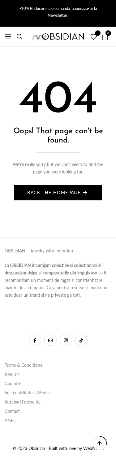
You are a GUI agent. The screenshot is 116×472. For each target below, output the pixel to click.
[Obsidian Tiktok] (81, 340)
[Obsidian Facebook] (35, 340)
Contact (12, 411)
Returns (12, 374)
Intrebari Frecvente (23, 401)
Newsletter (57, 15)
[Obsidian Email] (50, 340)
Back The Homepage (53, 192)
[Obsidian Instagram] (66, 340)
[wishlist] (94, 37)
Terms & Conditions (23, 365)
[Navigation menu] (8, 36)
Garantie (13, 383)
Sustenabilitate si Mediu (27, 392)
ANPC (10, 420)
